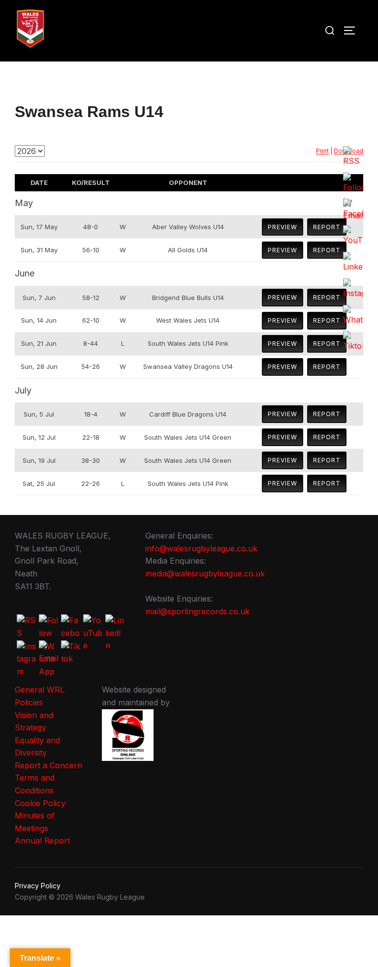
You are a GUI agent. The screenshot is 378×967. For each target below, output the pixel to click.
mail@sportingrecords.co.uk (197, 611)
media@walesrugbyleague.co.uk (205, 573)
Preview (282, 227)
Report (327, 227)
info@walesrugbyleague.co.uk (201, 548)
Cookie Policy (40, 803)
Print (322, 150)
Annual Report (42, 841)
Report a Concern (48, 765)
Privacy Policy (38, 885)
